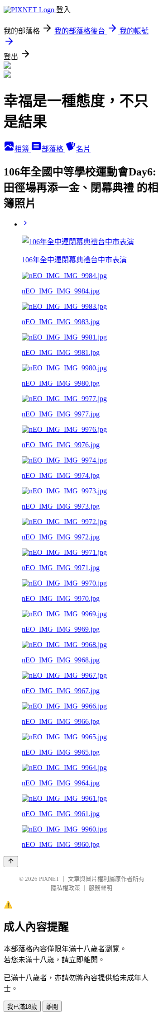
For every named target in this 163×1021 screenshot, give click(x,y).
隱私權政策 (65, 887)
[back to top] (11, 861)
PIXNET (49, 878)
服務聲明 (100, 887)
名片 (83, 149)
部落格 (53, 149)
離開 (52, 1006)
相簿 (22, 149)
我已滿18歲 (22, 1006)
